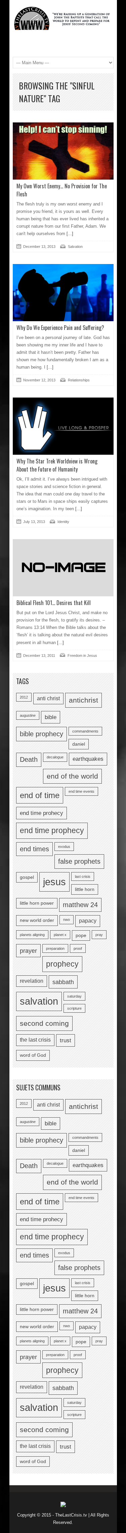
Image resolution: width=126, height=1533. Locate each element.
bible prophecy (41, 734)
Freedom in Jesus (82, 655)
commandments (85, 731)
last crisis (82, 876)
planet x (60, 935)
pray (99, 935)
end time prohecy (41, 813)
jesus (54, 881)
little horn (84, 889)
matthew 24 (80, 904)
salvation (39, 1001)
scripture (74, 1008)
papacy (87, 921)
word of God (33, 1055)
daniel (78, 744)
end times (34, 849)
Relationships (79, 380)
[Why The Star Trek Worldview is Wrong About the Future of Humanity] (63, 426)
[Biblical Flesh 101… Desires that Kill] (63, 567)
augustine (28, 715)
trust (65, 1040)
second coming (44, 1023)
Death (29, 759)
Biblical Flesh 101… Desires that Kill (53, 603)
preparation (55, 948)
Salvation (75, 247)
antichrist (83, 700)
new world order (37, 920)
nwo (66, 920)
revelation (31, 981)
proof (78, 948)
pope (81, 935)
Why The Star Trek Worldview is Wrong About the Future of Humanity (56, 465)
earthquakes (88, 758)
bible (50, 717)
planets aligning (32, 935)
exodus (64, 847)
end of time (39, 795)
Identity (63, 522)
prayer (28, 950)
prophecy (62, 964)
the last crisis (35, 1040)
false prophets (79, 861)
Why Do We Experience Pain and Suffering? (60, 328)
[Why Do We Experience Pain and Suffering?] (63, 292)
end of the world (72, 776)
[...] (69, 233)
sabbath (63, 981)
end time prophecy (52, 830)
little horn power (37, 903)
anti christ (48, 698)
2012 (24, 697)
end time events (81, 791)
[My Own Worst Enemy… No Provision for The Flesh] (63, 150)
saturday (74, 996)
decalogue (55, 757)
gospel (27, 877)
